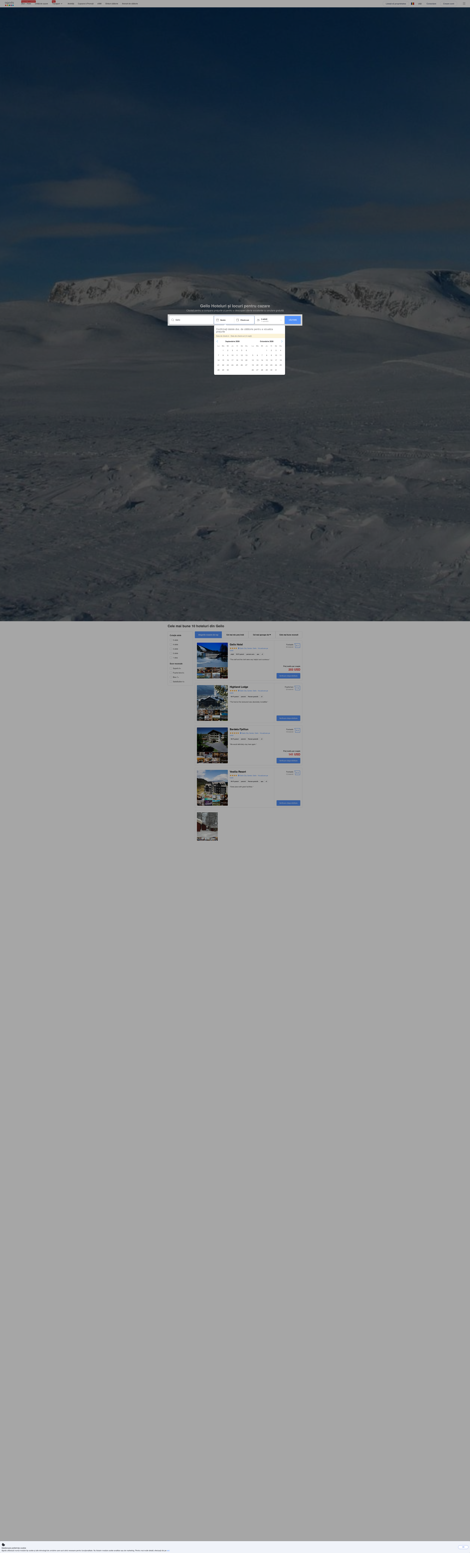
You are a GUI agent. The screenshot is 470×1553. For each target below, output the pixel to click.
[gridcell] (223, 350)
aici (168, 1550)
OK (463, 1547)
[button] (217, 341)
